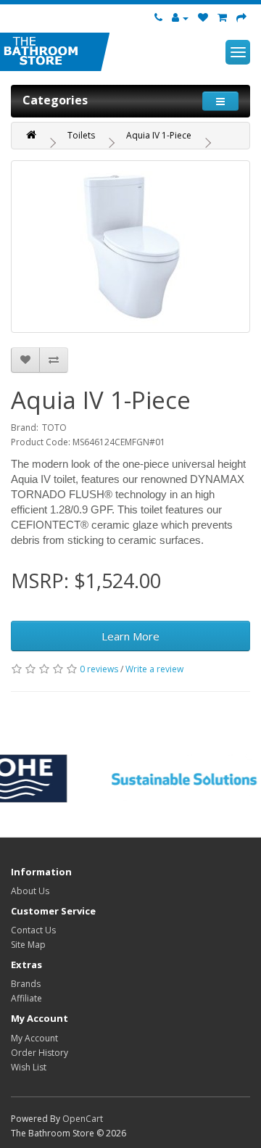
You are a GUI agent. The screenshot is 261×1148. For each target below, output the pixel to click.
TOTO (54, 427)
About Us (30, 891)
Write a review (154, 669)
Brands (26, 984)
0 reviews (99, 669)
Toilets (81, 135)
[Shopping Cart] (222, 18)
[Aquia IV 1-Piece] (130, 246)
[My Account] (180, 18)
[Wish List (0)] (203, 18)
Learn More (131, 636)
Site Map (28, 944)
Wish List (28, 1067)
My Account (34, 1038)
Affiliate (26, 998)
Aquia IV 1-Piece (158, 135)
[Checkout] (241, 18)
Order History (39, 1052)
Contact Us (33, 930)
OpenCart (82, 1118)
